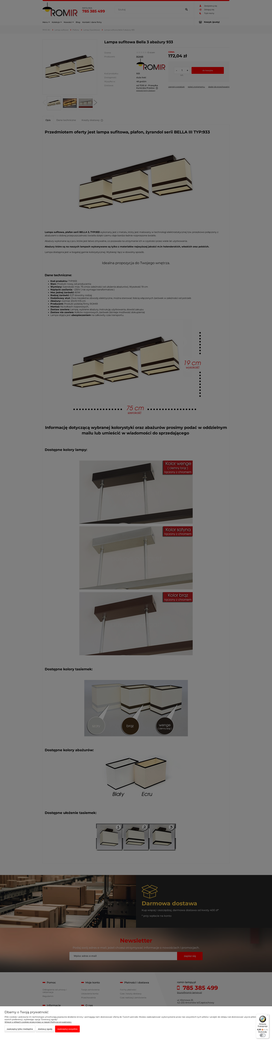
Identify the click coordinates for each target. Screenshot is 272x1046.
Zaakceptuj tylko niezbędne (20, 1029)
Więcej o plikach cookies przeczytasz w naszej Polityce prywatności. (38, 1022)
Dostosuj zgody (45, 1029)
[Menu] (267, 1015)
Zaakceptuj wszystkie (67, 1029)
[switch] (262, 1035)
